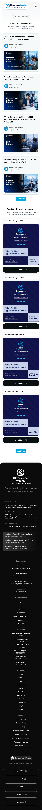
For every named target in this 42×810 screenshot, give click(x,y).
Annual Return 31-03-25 (21, 738)
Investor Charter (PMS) (21, 731)
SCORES (21, 609)
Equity (21, 688)
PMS (21, 678)
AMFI (21, 602)
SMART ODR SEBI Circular (21, 616)
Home (21, 674)
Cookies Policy (21, 719)
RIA (21, 681)
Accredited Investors (21, 742)
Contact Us (21, 695)
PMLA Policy (21, 727)
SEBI (21, 605)
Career (21, 709)
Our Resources (21, 702)
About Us (21, 692)
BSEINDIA (21, 620)
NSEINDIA (21, 623)
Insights (21, 706)
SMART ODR (21, 613)
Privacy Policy (21, 723)
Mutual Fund (21, 685)
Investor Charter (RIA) (21, 734)
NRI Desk (21, 699)
